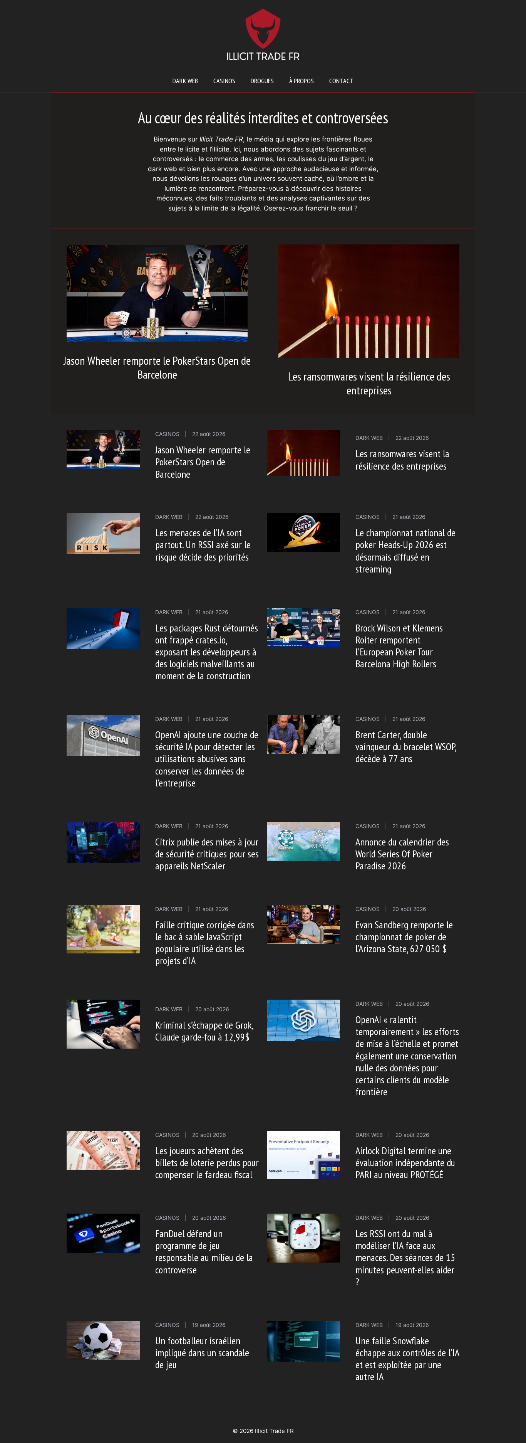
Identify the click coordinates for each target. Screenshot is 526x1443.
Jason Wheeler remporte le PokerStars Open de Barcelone (157, 367)
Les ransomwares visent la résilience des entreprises (369, 383)
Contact (341, 80)
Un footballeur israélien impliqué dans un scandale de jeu (202, 1352)
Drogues (262, 80)
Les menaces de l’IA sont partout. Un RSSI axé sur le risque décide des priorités (203, 544)
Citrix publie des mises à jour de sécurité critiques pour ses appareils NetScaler (207, 853)
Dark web (185, 80)
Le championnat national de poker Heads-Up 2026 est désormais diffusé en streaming (405, 550)
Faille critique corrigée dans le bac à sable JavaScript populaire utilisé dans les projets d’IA (204, 942)
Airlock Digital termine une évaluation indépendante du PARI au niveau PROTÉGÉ (405, 1162)
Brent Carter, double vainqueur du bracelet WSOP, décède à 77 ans (405, 746)
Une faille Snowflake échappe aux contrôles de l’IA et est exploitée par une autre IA (407, 1358)
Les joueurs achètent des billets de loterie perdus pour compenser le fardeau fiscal (207, 1162)
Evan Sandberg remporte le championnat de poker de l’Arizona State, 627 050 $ (404, 936)
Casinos (224, 80)
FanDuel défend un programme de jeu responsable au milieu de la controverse (204, 1251)
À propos (301, 80)
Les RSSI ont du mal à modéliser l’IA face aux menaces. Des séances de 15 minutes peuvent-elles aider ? (405, 1257)
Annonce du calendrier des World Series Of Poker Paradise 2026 (402, 853)
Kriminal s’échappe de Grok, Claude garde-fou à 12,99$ (204, 1031)
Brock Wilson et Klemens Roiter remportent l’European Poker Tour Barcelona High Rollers (399, 645)
